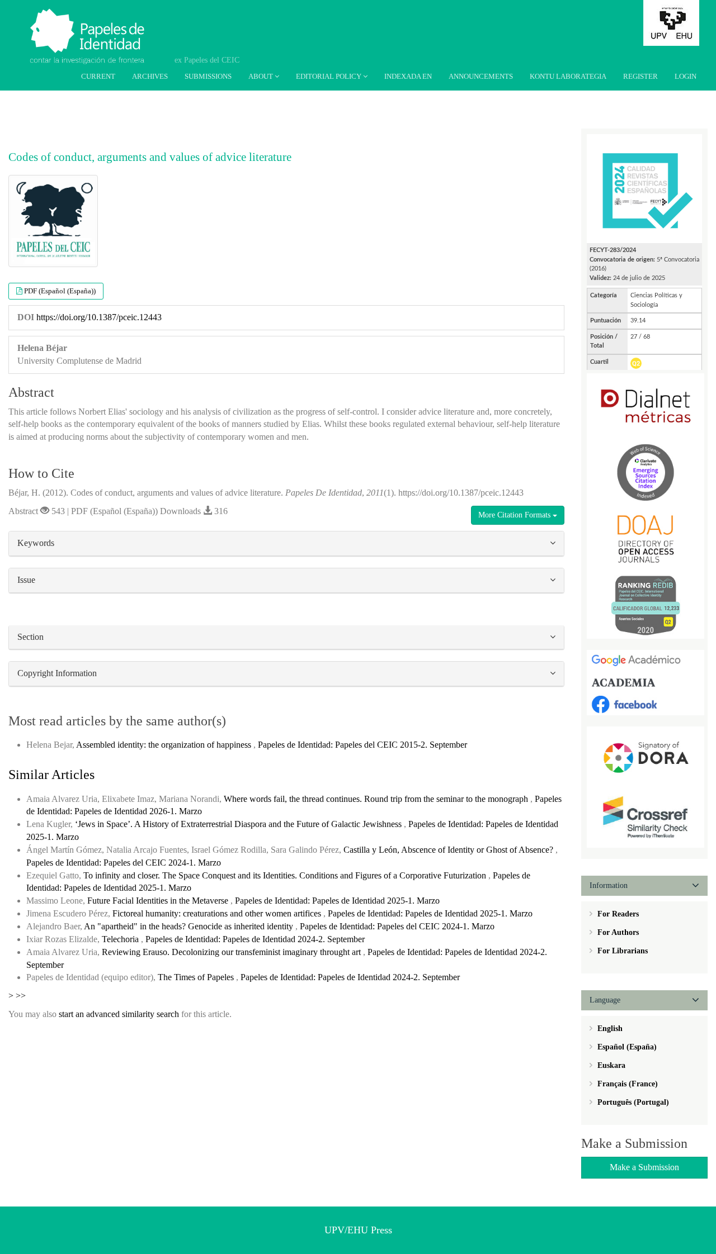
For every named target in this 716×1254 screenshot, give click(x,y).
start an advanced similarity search (119, 1014)
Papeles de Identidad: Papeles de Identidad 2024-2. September (255, 939)
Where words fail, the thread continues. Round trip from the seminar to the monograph (377, 799)
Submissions (208, 76)
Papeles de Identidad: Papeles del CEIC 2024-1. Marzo (123, 862)
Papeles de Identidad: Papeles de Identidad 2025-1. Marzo (337, 900)
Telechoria (121, 939)
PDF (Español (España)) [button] (60, 291)
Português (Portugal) (632, 1102)
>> (21, 995)
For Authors (617, 932)
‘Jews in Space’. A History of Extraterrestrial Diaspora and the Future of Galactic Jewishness (239, 824)
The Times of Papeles (197, 977)
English (609, 1028)
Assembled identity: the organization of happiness (164, 744)
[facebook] (645, 704)
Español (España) (626, 1047)
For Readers (617, 914)
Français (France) (626, 1084)
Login (685, 76)
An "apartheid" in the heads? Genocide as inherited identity (189, 926)
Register (640, 76)
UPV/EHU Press (358, 1230)
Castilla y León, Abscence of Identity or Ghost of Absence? (449, 849)
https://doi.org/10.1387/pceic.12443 (99, 317)
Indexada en (408, 76)
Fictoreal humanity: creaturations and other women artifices (217, 913)
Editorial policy (329, 76)
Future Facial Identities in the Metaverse (158, 900)
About (261, 76)
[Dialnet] (645, 405)
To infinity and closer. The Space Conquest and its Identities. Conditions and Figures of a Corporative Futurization (285, 875)
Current (98, 76)
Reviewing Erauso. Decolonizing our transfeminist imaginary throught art (232, 952)
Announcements (481, 76)
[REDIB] (645, 605)
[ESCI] (645, 472)
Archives (150, 76)
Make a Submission (644, 1167)
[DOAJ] (645, 538)
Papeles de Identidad (101, 24)
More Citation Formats (515, 515)
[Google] (645, 660)
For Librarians (621, 951)
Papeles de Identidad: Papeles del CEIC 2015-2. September (362, 744)
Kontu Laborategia (568, 76)
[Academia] (645, 682)
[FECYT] (644, 188)
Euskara (610, 1065)
